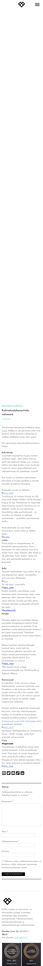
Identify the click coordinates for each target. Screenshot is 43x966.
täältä (4, 431)
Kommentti (7, 802)
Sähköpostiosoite (10, 841)
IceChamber (30, 721)
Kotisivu (5, 851)
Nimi (5, 832)
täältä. (33, 437)
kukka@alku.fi (21, 938)
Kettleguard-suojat (10, 721)
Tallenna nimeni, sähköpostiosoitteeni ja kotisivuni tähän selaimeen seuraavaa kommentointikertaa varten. (21, 864)
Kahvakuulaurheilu (12, 406)
